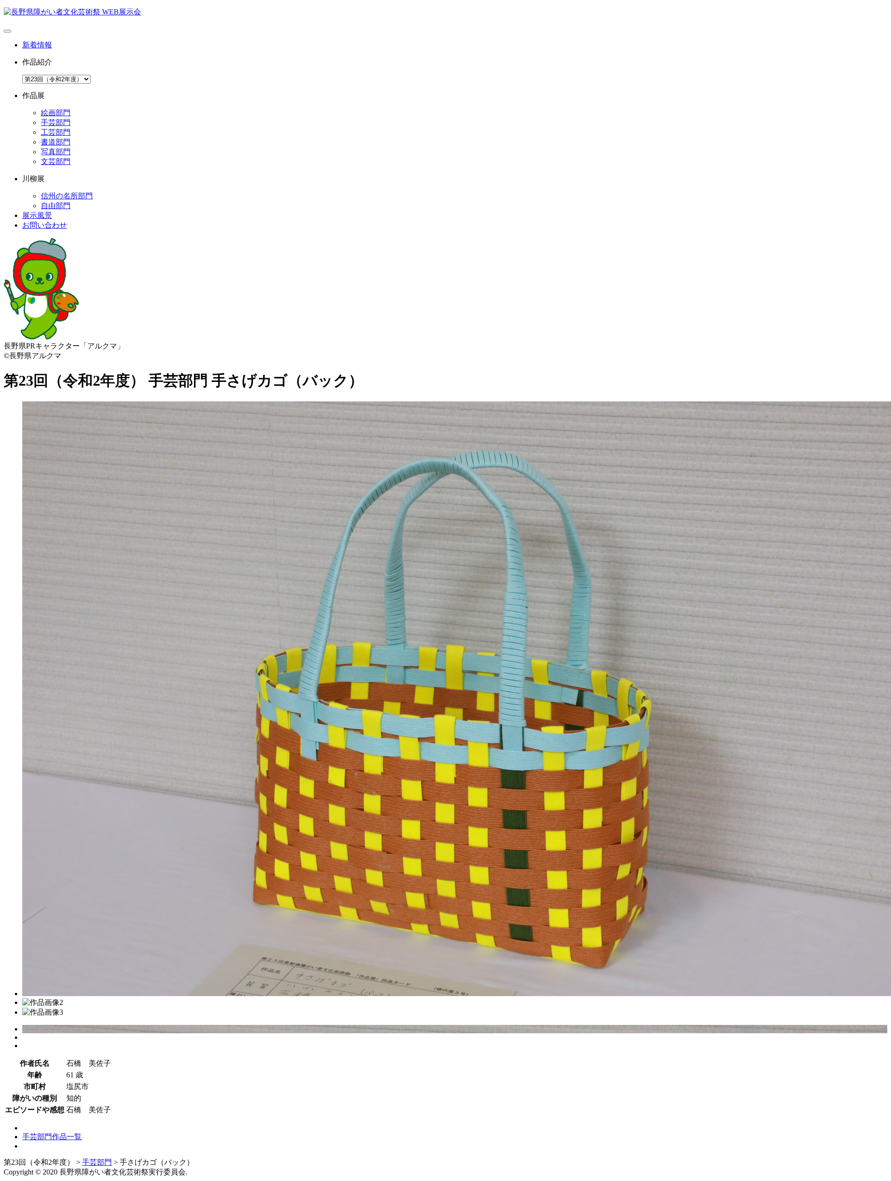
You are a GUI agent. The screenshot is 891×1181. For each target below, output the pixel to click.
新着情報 (37, 45)
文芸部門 (56, 161)
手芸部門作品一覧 (52, 1137)
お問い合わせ (44, 225)
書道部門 (56, 142)
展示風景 (37, 215)
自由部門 (56, 206)
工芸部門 (56, 132)
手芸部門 (56, 122)
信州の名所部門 (67, 196)
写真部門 (56, 152)
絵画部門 (56, 113)
